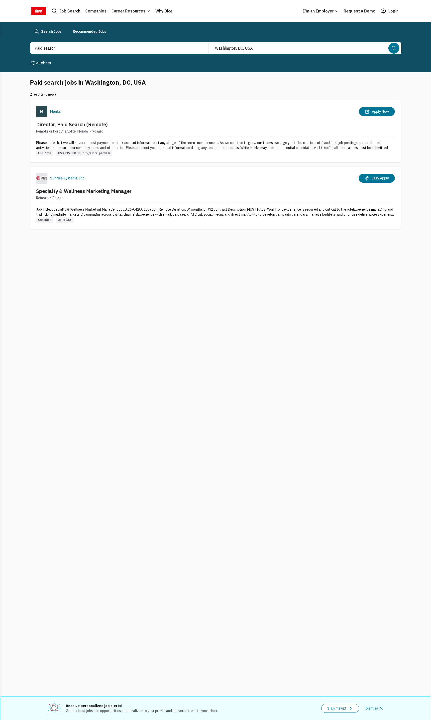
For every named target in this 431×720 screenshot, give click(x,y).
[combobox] (114, 48)
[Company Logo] (41, 111)
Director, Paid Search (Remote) (72, 124)
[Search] (393, 48)
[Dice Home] (38, 11)
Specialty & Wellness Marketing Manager (84, 191)
